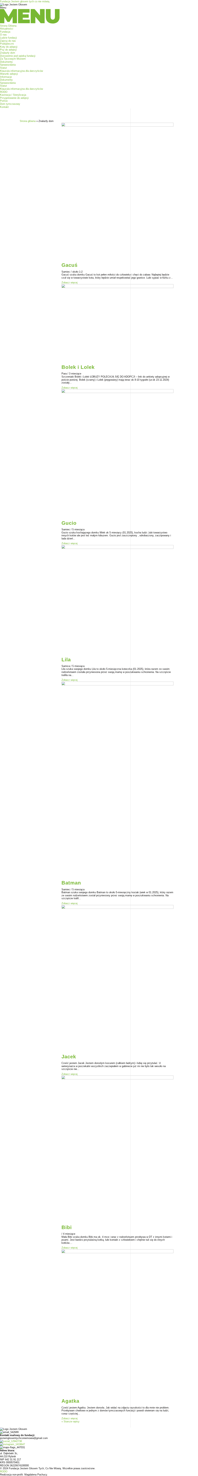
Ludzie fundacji (8, 37)
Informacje (6, 76)
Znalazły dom (7, 52)
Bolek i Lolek (78, 367)
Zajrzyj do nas (8, 40)
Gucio (69, 523)
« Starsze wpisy (70, 1421)
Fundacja (5, 31)
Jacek (68, 1056)
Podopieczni (7, 43)
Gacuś (69, 265)
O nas (3, 34)
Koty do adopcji (8, 46)
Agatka (70, 1401)
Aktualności (6, 28)
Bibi (66, 1227)
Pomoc (4, 100)
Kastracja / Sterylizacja (13, 94)
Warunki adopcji (9, 73)
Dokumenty (6, 61)
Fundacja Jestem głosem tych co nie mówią (24, 1)
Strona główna (28, 121)
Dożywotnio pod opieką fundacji (17, 55)
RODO (3, 91)
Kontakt (4, 107)
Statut (3, 67)
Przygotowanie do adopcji (14, 97)
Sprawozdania (8, 64)
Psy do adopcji (8, 49)
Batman (71, 883)
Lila (66, 659)
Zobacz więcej (69, 282)
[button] (99, 15)
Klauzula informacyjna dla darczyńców (21, 70)
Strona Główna (8, 25)
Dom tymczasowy (10, 103)
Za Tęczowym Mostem (13, 58)
